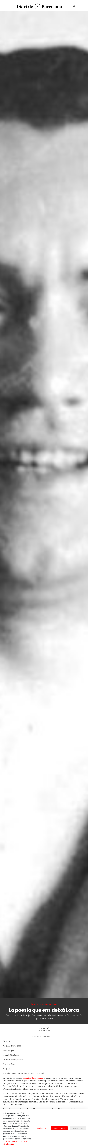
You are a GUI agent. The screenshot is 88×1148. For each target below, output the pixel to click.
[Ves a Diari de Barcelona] (37, 6)
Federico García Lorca (33, 1078)
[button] (6, 6)
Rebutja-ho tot (78, 1128)
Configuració (41, 1128)
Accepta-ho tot (59, 1128)
